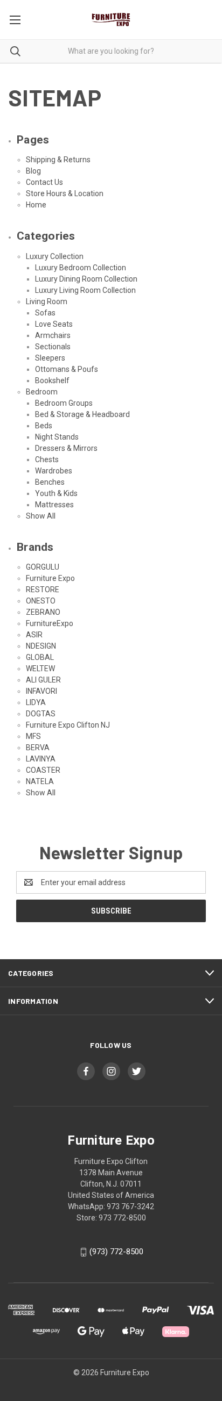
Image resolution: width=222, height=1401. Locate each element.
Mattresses (54, 504)
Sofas (45, 312)
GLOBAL (40, 657)
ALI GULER (43, 680)
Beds (43, 425)
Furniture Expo (50, 578)
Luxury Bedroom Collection (80, 267)
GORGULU (42, 567)
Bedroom (42, 391)
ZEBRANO (43, 612)
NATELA (40, 781)
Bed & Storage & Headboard (82, 414)
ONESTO (41, 601)
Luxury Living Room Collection (85, 290)
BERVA (38, 747)
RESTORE (42, 589)
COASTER (43, 770)
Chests (47, 459)
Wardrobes (53, 470)
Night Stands (57, 437)
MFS (33, 736)
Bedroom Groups (64, 403)
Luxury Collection (55, 256)
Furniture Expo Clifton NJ (68, 725)
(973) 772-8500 (116, 1251)
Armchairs (53, 335)
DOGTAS (41, 713)
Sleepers (50, 358)
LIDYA (36, 702)
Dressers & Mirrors (66, 448)
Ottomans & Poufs (66, 369)
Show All (41, 516)
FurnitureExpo (49, 623)
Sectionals (53, 346)
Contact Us (44, 182)
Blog (33, 171)
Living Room (46, 301)
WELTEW (40, 668)
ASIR (34, 634)
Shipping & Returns (58, 159)
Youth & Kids (56, 493)
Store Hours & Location (64, 193)
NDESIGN (41, 646)
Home (36, 204)
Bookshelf (52, 380)
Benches (50, 482)
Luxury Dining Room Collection (86, 279)
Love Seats (54, 324)
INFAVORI (41, 691)
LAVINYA (41, 759)
